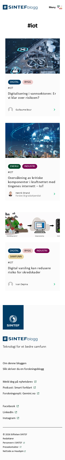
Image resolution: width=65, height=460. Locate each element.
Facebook (9, 406)
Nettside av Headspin (13, 451)
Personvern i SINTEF (13, 443)
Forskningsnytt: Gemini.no (19, 393)
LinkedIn (8, 412)
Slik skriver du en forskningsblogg (23, 369)
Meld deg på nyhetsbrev (18, 381)
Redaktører (8, 438)
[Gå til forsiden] (20, 338)
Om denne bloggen (14, 363)
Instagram (9, 418)
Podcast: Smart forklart (18, 387)
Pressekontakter (11, 447)
